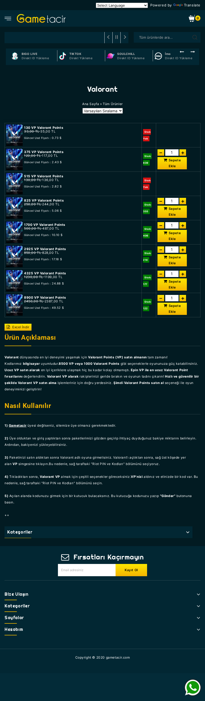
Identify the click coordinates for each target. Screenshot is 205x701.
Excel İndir (20, 327)
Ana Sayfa (90, 104)
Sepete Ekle (175, 163)
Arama (194, 37)
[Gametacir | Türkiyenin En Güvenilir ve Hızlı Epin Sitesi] (41, 18)
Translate (192, 5)
